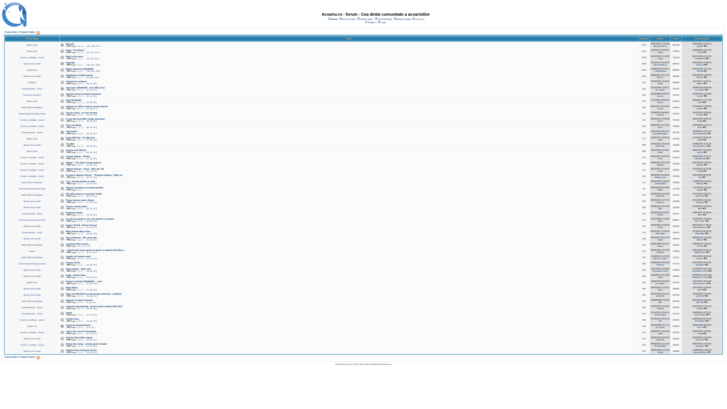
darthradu (660, 146)
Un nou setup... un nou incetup (81, 113)
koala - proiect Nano (76, 275)
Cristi (699, 102)
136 (92, 46)
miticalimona (699, 158)
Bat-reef (70, 44)
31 (91, 196)
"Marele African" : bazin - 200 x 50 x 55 (85, 169)
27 (94, 109)
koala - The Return (75, 50)
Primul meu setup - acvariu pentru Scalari (86, 344)
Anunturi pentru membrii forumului (83, 94)
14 (94, 171)
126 (97, 65)
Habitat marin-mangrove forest (81, 350)
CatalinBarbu (660, 71)
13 (94, 90)
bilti (660, 302)
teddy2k (700, 183)
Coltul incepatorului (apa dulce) (32, 114)
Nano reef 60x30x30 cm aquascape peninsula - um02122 (93, 294)
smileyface (700, 58)
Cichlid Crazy (72, 319)
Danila (660, 352)
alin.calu (700, 302)
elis (699, 177)
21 (91, 177)
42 (94, 127)
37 (91, 84)
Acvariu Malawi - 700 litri (78, 156)
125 (92, 65)
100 (88, 71)
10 (90, 302)
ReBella (660, 252)
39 (88, 115)
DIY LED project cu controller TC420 (84, 194)
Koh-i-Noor (700, 221)
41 (94, 115)
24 (91, 165)
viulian (660, 240)
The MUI (70, 144)
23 (88, 165)
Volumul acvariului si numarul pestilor (85, 188)
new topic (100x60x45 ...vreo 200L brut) (85, 88)
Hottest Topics (366, 19)
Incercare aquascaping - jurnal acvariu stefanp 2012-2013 (94, 306)
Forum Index (11, 32)
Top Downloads (385, 19)
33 (94, 202)
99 (88, 77)
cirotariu (660, 115)
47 (88, 102)
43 (88, 146)
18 (91, 315)
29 (94, 159)
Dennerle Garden (74, 213)
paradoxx (700, 265)
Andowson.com (386, 364)
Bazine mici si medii (32, 64)
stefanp (660, 308)
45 (94, 146)
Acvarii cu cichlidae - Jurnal (32, 57)
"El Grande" (72, 131)
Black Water (72, 287)
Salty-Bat (70, 63)
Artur (660, 127)
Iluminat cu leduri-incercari (79, 300)
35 (91, 234)
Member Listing (404, 19)
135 (88, 46)
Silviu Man (660, 233)
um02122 (660, 196)
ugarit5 (700, 46)
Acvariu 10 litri (73, 262)
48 (91, 102)
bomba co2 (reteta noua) (78, 256)
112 (92, 52)
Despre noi (32, 326)
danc (700, 215)
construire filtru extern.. (77, 244)
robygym (660, 202)
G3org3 (699, 115)
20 (88, 177)
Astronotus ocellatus (76, 81)
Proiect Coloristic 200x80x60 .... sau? (84, 281)
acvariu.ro (419, 19)
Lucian (700, 96)
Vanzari (32, 251)
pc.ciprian (660, 90)
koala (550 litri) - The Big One (80, 138)
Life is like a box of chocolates (81, 331)
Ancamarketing (660, 133)
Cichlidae (32, 82)
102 (97, 71)
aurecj (700, 152)
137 (97, 46)
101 (92, 71)
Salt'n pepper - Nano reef (78, 269)
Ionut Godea (660, 315)
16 (94, 184)
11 (88, 90)
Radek (660, 215)
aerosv (700, 258)
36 (88, 84)
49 (94, 102)
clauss (660, 246)
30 (88, 196)
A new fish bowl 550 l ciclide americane (85, 119)
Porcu (700, 327)
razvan (660, 96)
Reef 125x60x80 (73, 100)
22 (94, 177)
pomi (660, 158)
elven (660, 290)
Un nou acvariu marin (76, 206)
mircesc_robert (660, 258)
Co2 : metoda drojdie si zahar (80, 181)
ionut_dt (700, 65)
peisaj (69, 312)
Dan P (660, 121)
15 (91, 184)
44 (91, 146)
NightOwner (699, 252)
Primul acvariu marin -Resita (80, 200)
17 (88, 315)
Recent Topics (349, 19)
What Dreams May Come (78, 231)
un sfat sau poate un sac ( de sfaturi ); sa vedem (90, 219)
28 (91, 159)
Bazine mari (32, 45)
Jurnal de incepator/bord (78, 325)
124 (88, 65)
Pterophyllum (660, 346)
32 (94, 196)
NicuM (700, 71)
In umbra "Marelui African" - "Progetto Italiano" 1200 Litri (94, 175)
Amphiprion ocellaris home (79, 75)
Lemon (700, 246)
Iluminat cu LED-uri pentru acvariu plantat (87, 106)
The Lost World (73, 125)
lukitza (700, 83)
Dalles (660, 190)
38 (94, 84)
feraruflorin (700, 321)
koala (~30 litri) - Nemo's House (81, 225)
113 (96, 52)
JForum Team (364, 364)
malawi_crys (660, 177)
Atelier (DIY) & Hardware (32, 107)
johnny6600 (660, 183)
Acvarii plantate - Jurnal (32, 89)
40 (91, 115)
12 (91, 90)
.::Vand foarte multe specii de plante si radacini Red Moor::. (95, 250)
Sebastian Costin (660, 271)
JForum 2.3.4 (348, 364)
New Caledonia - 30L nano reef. (81, 238)
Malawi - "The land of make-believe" (83, 163)
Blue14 (660, 77)
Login (383, 22)
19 (94, 315)
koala (660, 52)
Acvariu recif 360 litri (76, 150)
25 (88, 109)
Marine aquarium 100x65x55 (79, 69)
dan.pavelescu (660, 46)
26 (91, 109)
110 (88, 59)
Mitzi (660, 208)
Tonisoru (660, 265)
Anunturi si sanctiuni (32, 95)
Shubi (660, 152)
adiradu (660, 165)
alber (660, 221)
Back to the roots (74, 56)
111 (88, 52)
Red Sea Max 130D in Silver (79, 337)
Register (372, 22)
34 (88, 234)
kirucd (660, 102)
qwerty (700, 108)
